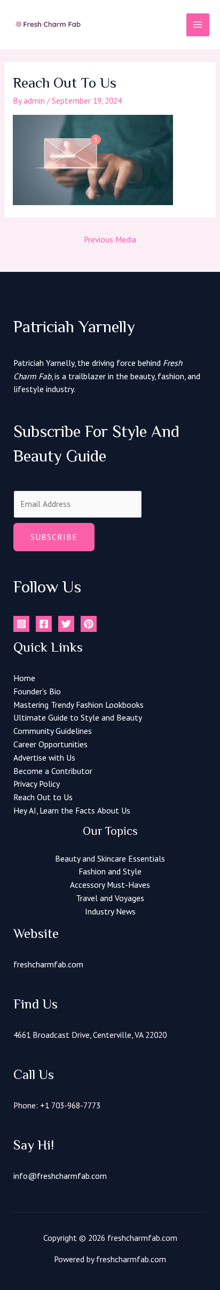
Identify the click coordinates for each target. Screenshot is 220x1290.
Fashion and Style (110, 871)
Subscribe (53, 536)
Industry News (110, 911)
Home (24, 678)
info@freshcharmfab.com (60, 1175)
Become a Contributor (52, 770)
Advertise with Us (44, 757)
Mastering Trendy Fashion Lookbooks (78, 704)
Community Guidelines (52, 730)
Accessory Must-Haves (110, 884)
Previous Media (110, 239)
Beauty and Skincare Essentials (110, 858)
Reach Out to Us (43, 797)
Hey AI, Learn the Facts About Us (71, 810)
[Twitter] (66, 624)
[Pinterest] (89, 624)
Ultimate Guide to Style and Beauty (77, 717)
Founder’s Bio (37, 691)
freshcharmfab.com (48, 964)
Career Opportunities (50, 744)
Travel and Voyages (110, 898)
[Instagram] (21, 624)
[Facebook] (44, 624)
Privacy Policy (36, 783)
